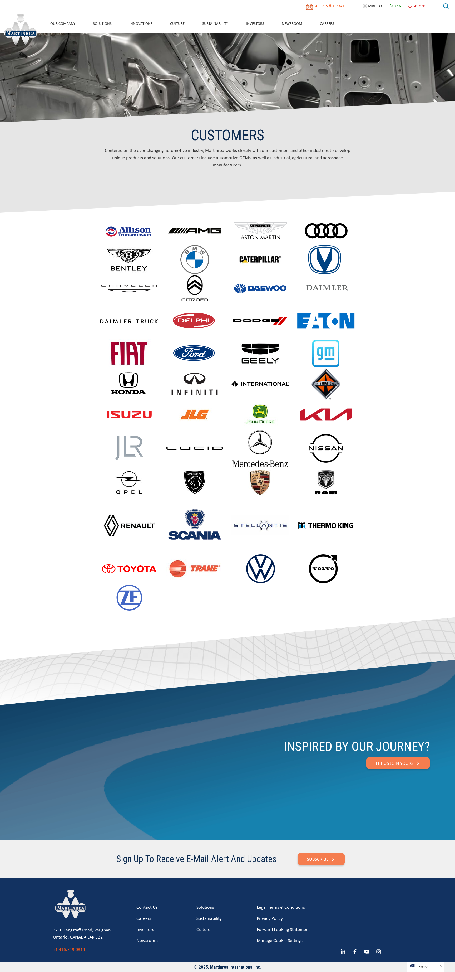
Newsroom (292, 23)
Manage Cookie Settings (280, 940)
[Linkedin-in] (343, 951)
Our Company (62, 23)
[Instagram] (378, 951)
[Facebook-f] (355, 951)
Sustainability (215, 23)
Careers (327, 23)
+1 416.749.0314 (69, 949)
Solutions (102, 23)
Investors (255, 23)
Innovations (140, 23)
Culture (177, 23)
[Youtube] (367, 951)
